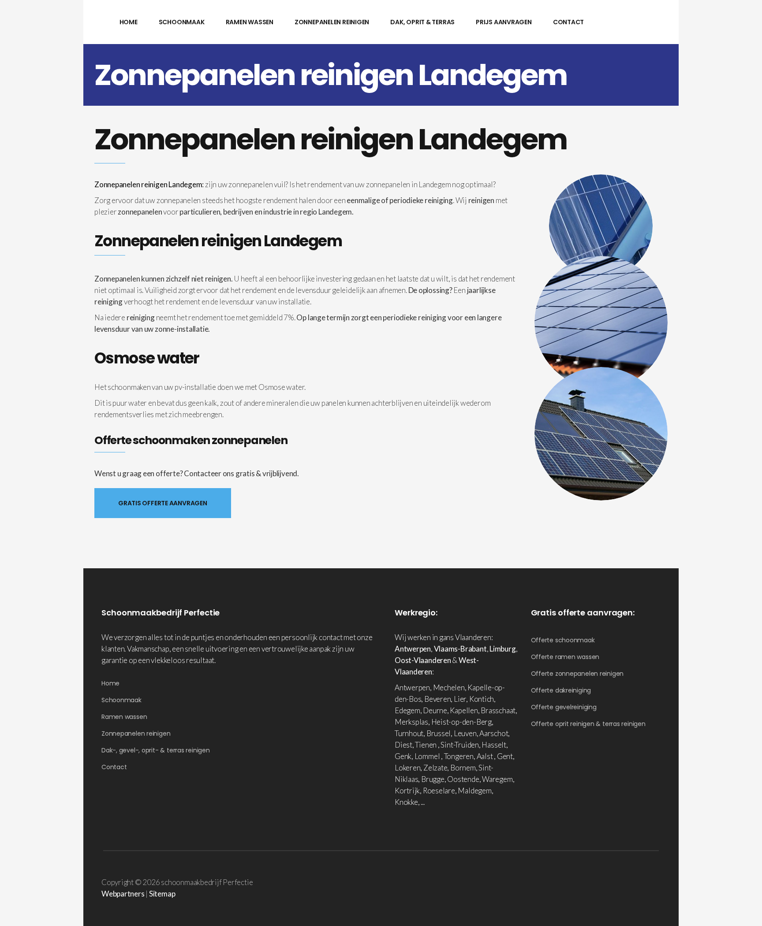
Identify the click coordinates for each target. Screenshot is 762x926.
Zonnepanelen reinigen (135, 733)
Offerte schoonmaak (563, 640)
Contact (114, 767)
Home (110, 683)
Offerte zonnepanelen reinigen (577, 673)
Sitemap (162, 893)
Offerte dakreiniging (561, 690)
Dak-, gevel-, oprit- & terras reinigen (155, 750)
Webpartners (123, 893)
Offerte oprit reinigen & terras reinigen (588, 723)
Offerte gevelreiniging (564, 707)
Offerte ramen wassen (565, 656)
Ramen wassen (124, 716)
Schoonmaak (121, 700)
